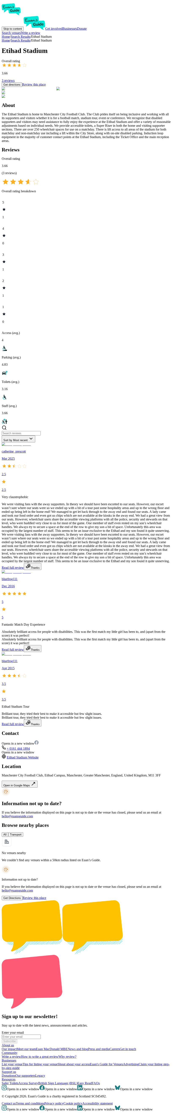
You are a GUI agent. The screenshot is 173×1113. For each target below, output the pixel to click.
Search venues (11, 33)
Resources (8, 1079)
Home (6, 40)
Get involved (53, 28)
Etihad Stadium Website (23, 757)
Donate (82, 28)
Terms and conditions (30, 1103)
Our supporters (25, 1075)
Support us (9, 1072)
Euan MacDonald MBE (52, 1049)
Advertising (131, 1064)
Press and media (98, 1049)
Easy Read (84, 1083)
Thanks (35, 567)
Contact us (9, 1103)
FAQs (96, 1083)
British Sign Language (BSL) (57, 1083)
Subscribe (9, 1041)
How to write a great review (39, 1056)
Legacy (40, 1075)
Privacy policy (54, 1103)
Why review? (67, 1056)
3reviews (8, 80)
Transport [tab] (16, 834)
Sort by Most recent (15, 440)
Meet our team (26, 1049)
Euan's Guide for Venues (106, 1064)
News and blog (78, 1049)
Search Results (20, 40)
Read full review (13, 567)
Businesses (69, 28)
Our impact (9, 1049)
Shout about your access (74, 1064)
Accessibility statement (97, 1103)
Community (10, 1053)
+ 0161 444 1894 (18, 748)
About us (8, 1045)
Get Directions (12, 898)
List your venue (12, 1064)
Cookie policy (73, 1103)
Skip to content (12, 28)
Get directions (11, 84)
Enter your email (13, 1032)
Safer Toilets (10, 1083)
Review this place (34, 84)
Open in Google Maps (17, 785)
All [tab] (5, 834)
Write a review (30, 33)
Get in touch (128, 1049)
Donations (8, 1075)
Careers (114, 1049)
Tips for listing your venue (40, 1064)
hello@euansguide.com (17, 816)
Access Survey (28, 1083)
